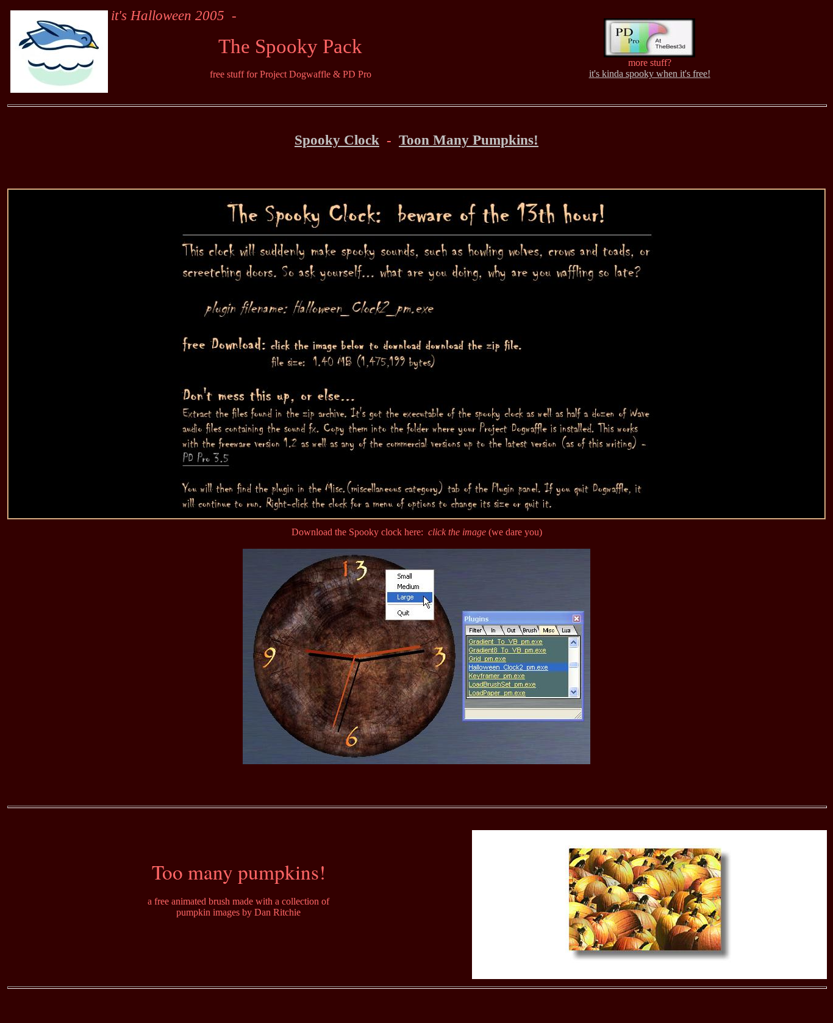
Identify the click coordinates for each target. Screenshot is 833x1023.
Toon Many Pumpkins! (468, 140)
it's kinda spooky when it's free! (649, 73)
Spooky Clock (337, 140)
